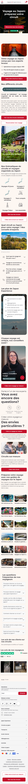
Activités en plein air (7, 541)
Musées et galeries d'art (21, 541)
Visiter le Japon (5, 747)
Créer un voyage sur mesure (14, 431)
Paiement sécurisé (14, 768)
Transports (4, 729)
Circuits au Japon (5, 725)
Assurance (21, 764)
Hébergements (5, 738)
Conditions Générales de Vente (14, 762)
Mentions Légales (16, 759)
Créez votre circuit (14, 469)
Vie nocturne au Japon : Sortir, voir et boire (7, 503)
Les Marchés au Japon (21, 516)
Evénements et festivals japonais (21, 567)
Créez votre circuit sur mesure (14, 78)
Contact (9, 759)
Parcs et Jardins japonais (21, 529)
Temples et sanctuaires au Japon (21, 503)
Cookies (5, 766)
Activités (3, 743)
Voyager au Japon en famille (21, 554)
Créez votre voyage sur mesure (14, 386)
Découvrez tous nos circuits (14, 27)
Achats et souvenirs (6, 567)
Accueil (2, 679)
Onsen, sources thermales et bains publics (7, 529)
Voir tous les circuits (14, 214)
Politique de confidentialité (11, 764)
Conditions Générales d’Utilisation (16, 766)
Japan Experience (5, 720)
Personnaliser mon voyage (14, 123)
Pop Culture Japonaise (7, 516)
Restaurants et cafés (7, 554)
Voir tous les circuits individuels (14, 117)
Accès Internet (5, 734)
